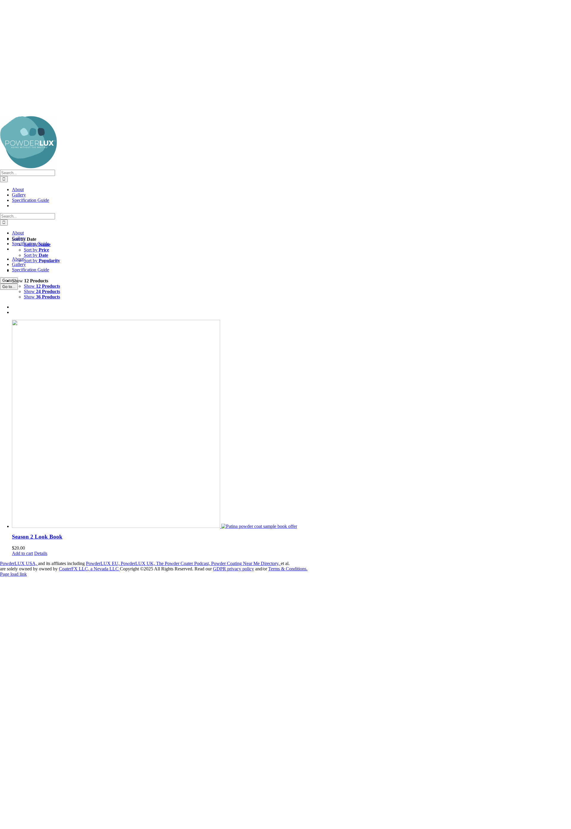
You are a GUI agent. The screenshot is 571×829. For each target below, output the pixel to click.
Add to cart (22, 553)
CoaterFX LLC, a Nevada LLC (89, 568)
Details (40, 553)
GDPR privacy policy (233, 568)
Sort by (37, 244)
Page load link (13, 574)
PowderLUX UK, (138, 563)
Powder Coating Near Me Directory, (246, 563)
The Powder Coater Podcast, (183, 563)
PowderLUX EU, (103, 563)
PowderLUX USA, (19, 563)
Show (42, 286)
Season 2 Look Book (37, 537)
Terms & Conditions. (288, 568)
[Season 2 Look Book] (291, 424)
